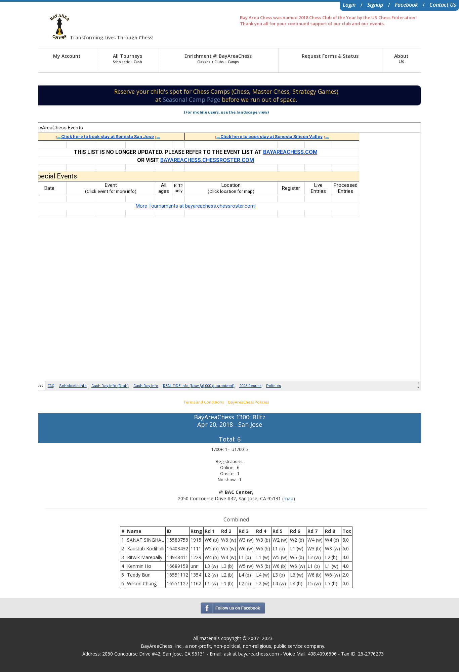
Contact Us (442, 4)
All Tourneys (127, 58)
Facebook (406, 4)
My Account (67, 56)
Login (349, 4)
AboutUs (401, 59)
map (288, 498)
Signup (375, 4)
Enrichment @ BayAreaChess (218, 58)
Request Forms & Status (330, 56)
